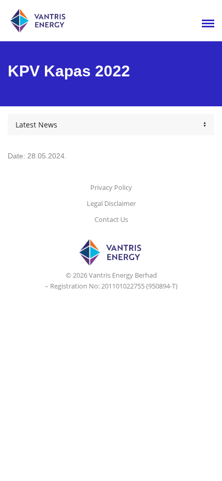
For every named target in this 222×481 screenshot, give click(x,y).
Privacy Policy (111, 187)
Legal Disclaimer (111, 203)
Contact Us (111, 219)
